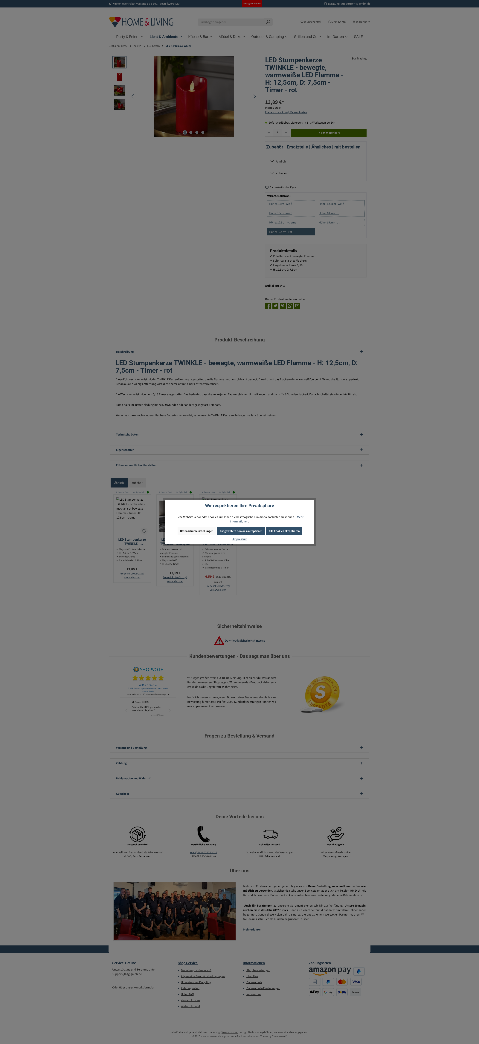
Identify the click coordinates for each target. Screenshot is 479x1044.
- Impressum (239, 539)
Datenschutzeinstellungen (196, 531)
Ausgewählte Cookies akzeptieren (241, 531)
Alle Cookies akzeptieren (284, 531)
